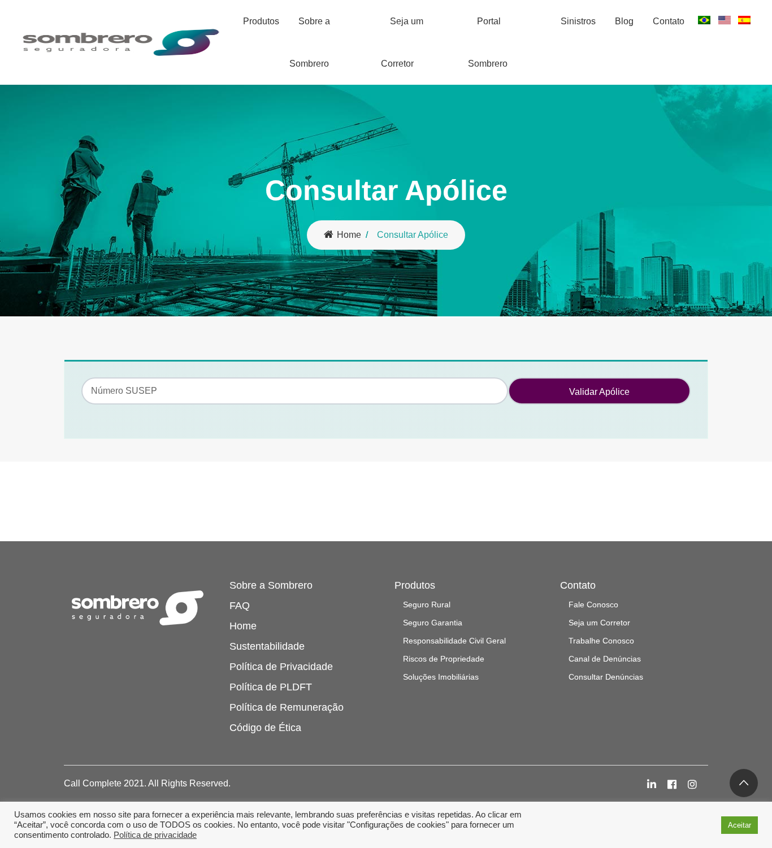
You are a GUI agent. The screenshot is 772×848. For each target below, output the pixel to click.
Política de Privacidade (281, 666)
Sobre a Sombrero (309, 42)
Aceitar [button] (739, 825)
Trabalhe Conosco (601, 640)
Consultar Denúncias (606, 676)
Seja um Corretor (402, 42)
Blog (624, 21)
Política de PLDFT (270, 687)
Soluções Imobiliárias (441, 676)
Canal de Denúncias (605, 658)
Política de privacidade (155, 835)
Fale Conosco (593, 604)
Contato (668, 21)
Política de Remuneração (286, 707)
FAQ (239, 605)
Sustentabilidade (267, 646)
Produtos (261, 21)
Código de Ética (265, 727)
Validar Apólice (599, 392)
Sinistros (578, 21)
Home (349, 235)
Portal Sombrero (488, 42)
